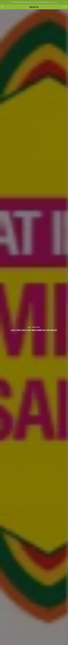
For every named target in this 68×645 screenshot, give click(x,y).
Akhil (29, 327)
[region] (23, 632)
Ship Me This (34, 7)
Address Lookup (36, 327)
